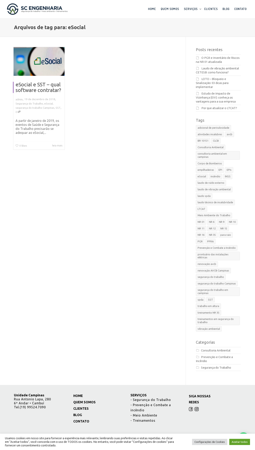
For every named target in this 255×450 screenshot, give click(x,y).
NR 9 (221, 221)
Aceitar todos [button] (240, 441)
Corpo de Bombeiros (210, 163)
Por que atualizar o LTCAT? (219, 108)
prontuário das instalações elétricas (213, 256)
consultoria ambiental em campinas (212, 155)
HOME (152, 9)
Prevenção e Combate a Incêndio (217, 247)
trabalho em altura (208, 306)
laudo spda (204, 195)
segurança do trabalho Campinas (35, 107)
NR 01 (201, 221)
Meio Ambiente (143, 415)
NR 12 (212, 228)
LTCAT (201, 208)
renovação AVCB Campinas (213, 270)
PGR (200, 241)
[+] (39, 61)
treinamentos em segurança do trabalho (216, 321)
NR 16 (201, 234)
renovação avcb (207, 263)
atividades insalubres (210, 134)
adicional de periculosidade (213, 127)
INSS (227, 176)
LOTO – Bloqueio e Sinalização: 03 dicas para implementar (212, 83)
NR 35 (212, 234)
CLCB (216, 140)
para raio (225, 234)
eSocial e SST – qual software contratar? (38, 87)
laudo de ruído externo (211, 182)
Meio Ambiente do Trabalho (214, 215)
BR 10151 (203, 140)
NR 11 (201, 228)
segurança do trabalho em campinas (213, 291)
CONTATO (240, 9)
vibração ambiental (209, 328)
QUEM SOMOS (170, 9)
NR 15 (223, 228)
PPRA (210, 241)
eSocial (48, 103)
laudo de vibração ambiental (214, 189)
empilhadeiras (206, 169)
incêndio (215, 176)
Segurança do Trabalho (29, 103)
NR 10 (232, 221)
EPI (220, 169)
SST (58, 107)
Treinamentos (142, 420)
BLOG (226, 9)
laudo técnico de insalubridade (215, 202)
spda (200, 299)
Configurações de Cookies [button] (209, 441)
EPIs (229, 169)
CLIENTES (211, 9)
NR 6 (211, 221)
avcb (229, 134)
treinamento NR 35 (208, 312)
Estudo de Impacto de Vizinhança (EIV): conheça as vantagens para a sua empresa (216, 97)
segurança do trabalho (211, 276)
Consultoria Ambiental (211, 147)
